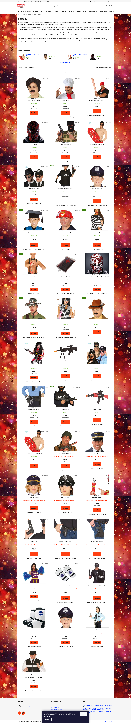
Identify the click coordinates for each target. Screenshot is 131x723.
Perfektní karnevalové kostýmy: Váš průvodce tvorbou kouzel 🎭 (97, 706)
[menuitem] (24, 11)
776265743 (24, 709)
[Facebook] (19, 713)
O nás (19, 1)
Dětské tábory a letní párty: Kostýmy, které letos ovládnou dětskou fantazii (97, 712)
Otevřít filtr (65, 73)
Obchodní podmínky (27, 1)
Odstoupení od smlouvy (39, 1)
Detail (65, 201)
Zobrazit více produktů (65, 62)
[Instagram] (23, 713)
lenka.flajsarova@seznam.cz (28, 706)
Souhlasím (83, 714)
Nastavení (47, 719)
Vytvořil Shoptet (109, 721)
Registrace (109, 1)
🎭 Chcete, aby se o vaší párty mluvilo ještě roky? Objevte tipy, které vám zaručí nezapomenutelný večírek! (97, 709)
